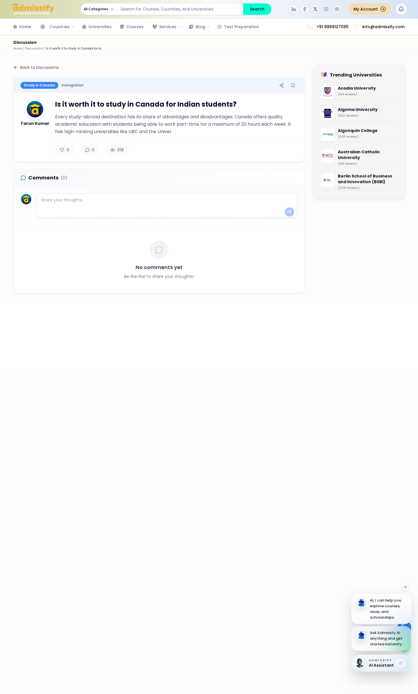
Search (257, 9)
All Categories (96, 9)
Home (17, 48)
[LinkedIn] (293, 9)
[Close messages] (405, 587)
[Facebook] (304, 9)
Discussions (34, 48)
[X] (315, 9)
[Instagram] (326, 9)
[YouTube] (337, 9)
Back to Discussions (39, 67)
